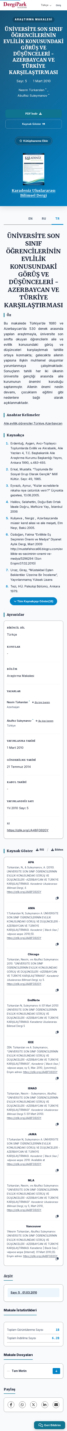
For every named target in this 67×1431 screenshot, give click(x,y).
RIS (42, 849)
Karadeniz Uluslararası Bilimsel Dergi (33, 193)
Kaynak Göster (31, 123)
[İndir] (56, 1371)
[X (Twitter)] (33, 1404)
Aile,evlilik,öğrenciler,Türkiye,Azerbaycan (33, 423)
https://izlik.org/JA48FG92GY (28, 830)
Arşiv (8, 1276)
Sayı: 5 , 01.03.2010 (24, 1292)
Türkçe (44, 5)
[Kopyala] (57, 898)
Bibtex (59, 849)
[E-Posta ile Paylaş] (56, 1404)
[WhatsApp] (22, 1404)
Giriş (58, 5)
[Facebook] (11, 1404)
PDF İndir (31, 113)
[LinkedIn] (45, 1404)
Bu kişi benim (42, 702)
